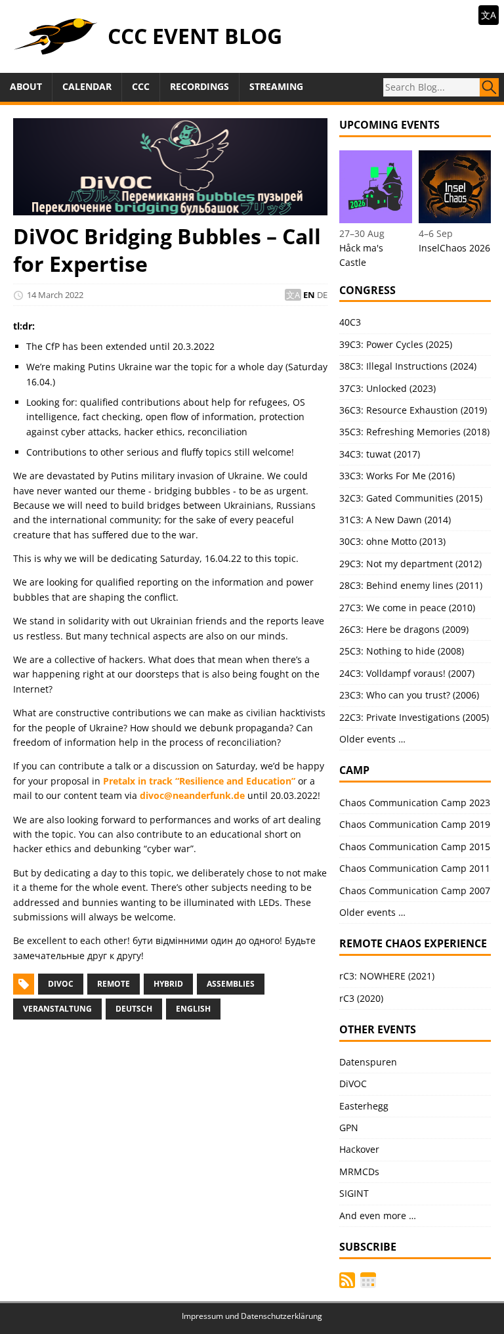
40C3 (350, 322)
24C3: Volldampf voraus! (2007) (406, 673)
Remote (113, 983)
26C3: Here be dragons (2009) (404, 629)
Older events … (372, 739)
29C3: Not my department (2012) (410, 563)
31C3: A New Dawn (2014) (395, 519)
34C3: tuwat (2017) (379, 454)
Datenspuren (368, 1062)
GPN (348, 1127)
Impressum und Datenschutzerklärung (252, 1316)
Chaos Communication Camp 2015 (414, 846)
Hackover (359, 1149)
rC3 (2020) (361, 998)
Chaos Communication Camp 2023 (414, 802)
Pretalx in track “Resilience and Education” (199, 781)
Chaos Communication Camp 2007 (414, 890)
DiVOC (61, 983)
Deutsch (134, 1008)
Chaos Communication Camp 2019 (414, 824)
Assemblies (231, 983)
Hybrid (168, 983)
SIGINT (354, 1193)
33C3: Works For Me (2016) (397, 475)
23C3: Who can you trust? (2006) (409, 695)
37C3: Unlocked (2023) (387, 388)
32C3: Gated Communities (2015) (410, 498)
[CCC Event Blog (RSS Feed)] (347, 1280)
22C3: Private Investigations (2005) (414, 717)
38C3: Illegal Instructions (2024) (407, 366)
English (193, 1008)
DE (322, 295)
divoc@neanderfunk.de (192, 795)
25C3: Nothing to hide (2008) (401, 651)
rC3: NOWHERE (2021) (386, 976)
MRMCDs (359, 1171)
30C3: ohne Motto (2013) (392, 541)
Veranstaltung (57, 1008)
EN (309, 295)
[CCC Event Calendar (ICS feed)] (368, 1280)
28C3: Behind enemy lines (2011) (410, 585)
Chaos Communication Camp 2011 (414, 868)
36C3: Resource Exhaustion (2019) (413, 410)
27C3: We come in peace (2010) (407, 607)
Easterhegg (363, 1106)
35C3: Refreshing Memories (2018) (414, 431)
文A (488, 15)
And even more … (377, 1215)
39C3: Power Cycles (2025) (395, 344)
